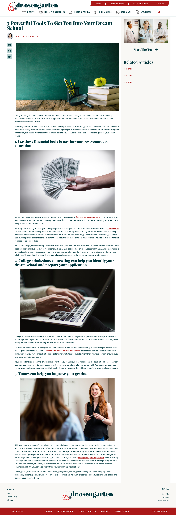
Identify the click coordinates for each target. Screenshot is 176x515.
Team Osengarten (140, 4)
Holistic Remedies (54, 12)
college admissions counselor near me (63, 350)
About (98, 4)
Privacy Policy (122, 511)
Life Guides (105, 12)
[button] (159, 12)
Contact (160, 4)
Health (31, 12)
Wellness (146, 12)
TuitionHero (113, 228)
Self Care (126, 12)
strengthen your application (91, 457)
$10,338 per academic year (88, 217)
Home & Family (82, 12)
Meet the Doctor (117, 4)
